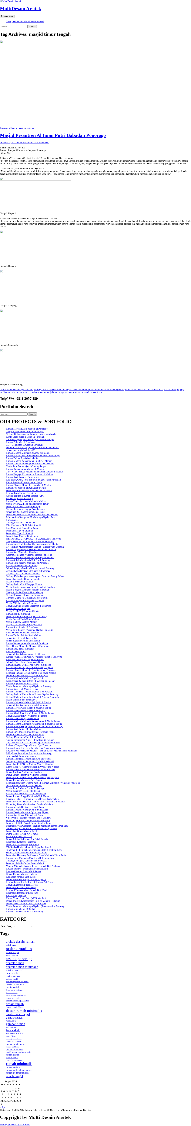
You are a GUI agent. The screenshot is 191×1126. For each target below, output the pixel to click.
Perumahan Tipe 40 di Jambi (19, 533)
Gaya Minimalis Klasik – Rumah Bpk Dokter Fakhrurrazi (33, 742)
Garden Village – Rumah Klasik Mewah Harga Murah (31, 828)
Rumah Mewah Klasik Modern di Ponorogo (27, 428)
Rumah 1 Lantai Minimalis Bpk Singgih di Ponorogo (31, 670)
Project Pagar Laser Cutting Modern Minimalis (28, 820)
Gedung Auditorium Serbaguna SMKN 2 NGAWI (30, 761)
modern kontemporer (75, 392)
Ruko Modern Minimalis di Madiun (23, 632)
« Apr (2, 1107)
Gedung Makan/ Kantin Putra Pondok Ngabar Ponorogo (32, 694)
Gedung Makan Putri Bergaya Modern (24, 584)
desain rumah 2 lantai (15, 1007)
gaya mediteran (75, 389)
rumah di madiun (12, 1058)
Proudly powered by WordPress (15, 1124)
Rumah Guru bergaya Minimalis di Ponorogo (27, 563)
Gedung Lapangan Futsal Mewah (22, 885)
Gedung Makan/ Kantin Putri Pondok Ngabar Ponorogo (32, 697)
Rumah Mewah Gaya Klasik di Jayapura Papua (28, 707)
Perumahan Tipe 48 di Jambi (19, 530)
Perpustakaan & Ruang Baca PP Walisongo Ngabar (30, 681)
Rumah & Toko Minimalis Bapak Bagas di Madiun (30, 557)
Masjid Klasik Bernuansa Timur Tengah (25, 431)
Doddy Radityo (24, 142)
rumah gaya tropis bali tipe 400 (20, 450)
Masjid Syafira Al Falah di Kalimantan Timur (27, 504)
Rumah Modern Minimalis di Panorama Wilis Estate (30, 769)
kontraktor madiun (90, 389)
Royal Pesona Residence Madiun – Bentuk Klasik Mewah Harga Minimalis (41, 750)
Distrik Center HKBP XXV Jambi (22, 834)
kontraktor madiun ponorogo (112, 389)
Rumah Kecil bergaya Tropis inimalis (23, 477)
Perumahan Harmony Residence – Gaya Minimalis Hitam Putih (36, 855)
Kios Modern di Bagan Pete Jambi (22, 528)
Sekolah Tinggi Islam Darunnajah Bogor (25, 662)
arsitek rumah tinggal (14, 970)
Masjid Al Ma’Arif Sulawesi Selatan (23, 611)
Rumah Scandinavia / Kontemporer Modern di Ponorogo (33, 455)
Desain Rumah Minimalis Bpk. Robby (24, 780)
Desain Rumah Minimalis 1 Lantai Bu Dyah (27, 675)
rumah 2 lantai (12, 1054)
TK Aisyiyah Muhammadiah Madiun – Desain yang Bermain (35, 546)
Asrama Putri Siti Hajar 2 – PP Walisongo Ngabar (29, 667)
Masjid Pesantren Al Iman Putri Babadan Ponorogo (53, 135)
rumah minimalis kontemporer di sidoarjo (25, 654)
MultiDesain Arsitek (20, 8)
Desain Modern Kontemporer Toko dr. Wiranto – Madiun (33, 901)
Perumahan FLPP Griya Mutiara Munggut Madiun (30, 764)
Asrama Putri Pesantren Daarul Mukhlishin (26, 793)
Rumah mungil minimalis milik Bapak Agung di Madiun (32, 544)
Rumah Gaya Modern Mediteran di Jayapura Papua (30, 732)
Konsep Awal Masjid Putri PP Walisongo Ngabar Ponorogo (34, 656)
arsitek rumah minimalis (22, 967)
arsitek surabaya (60, 389)
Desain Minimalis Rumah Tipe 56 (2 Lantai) (27, 839)
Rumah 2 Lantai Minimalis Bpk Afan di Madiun (28, 485)
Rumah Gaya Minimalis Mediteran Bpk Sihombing (30, 858)
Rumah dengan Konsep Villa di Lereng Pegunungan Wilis (33, 748)
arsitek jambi (11, 945)
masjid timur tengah (56, 392)
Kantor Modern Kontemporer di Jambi (24, 482)
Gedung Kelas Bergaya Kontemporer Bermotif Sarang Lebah (35, 576)
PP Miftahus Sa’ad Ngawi (18, 608)
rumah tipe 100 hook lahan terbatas (22, 638)
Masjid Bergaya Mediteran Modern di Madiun (27, 589)
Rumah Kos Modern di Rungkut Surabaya (26, 487)
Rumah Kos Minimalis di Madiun (22, 552)
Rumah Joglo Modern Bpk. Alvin (22, 683)
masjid (21, 128)
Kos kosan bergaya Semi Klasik (21, 876)
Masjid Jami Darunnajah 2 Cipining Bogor (26, 466)
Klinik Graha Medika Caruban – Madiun (25, 436)
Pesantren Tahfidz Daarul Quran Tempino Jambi (28, 823)
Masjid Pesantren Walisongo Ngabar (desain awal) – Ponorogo (35, 906)
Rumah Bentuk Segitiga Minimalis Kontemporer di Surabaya (34, 726)
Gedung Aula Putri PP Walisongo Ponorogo (26, 715)
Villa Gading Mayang (16, 895)
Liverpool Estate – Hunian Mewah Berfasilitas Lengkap (32, 799)
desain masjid (12, 987)
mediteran (29, 128)
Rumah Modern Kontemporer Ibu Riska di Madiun (30, 463)
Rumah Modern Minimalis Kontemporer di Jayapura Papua (34, 724)
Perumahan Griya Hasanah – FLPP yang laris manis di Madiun (35, 801)
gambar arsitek (14, 1017)
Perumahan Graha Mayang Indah (21, 831)
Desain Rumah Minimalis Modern (22, 874)
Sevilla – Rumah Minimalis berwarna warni (26, 852)
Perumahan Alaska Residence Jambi (23, 579)
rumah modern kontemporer (19, 1070)
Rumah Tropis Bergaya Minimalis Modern (26, 501)
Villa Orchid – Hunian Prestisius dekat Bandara (28, 817)
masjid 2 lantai (166, 389)
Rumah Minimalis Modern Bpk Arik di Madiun (28, 758)
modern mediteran (93, 392)
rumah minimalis (19, 1063)
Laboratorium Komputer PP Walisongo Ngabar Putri (30, 517)
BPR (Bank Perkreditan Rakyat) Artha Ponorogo (29, 753)
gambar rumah (15, 1024)
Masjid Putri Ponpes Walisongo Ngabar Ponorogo (29, 630)
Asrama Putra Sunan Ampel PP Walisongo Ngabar (30, 740)
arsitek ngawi (20, 389)
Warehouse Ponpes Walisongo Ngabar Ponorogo (29, 555)
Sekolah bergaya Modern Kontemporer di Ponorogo (30, 568)
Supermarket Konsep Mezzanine (21, 756)
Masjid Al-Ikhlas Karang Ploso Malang (24, 592)
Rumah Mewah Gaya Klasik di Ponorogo (25, 710)
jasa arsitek (13, 1030)
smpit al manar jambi (16, 651)
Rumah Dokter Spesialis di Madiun (22, 458)
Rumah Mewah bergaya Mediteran (22, 718)
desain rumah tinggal (18, 1014)
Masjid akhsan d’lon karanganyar (21, 699)
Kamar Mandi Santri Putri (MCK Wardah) (26, 898)
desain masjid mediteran (14, 990)
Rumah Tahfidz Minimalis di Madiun (23, 635)
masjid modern (16, 392)
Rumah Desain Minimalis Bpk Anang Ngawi (27, 812)
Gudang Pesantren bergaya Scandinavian (25, 509)
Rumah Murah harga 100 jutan (20, 909)
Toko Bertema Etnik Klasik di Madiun (24, 785)
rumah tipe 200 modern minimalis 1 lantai (25, 512)
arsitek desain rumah (20, 941)
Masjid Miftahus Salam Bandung (21, 603)
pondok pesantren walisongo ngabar (18, 1052)
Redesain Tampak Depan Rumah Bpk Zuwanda (28, 745)
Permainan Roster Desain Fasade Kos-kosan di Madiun (32, 514)
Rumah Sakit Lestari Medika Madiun (23, 729)
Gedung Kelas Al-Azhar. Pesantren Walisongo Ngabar (31, 434)
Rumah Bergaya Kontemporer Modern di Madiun (29, 474)
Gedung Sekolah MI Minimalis (20, 522)
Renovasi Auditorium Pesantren (21, 493)
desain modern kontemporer (16, 995)
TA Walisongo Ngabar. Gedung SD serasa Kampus (30, 439)
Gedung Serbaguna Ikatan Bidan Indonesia (26, 860)
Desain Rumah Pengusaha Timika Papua (25, 734)
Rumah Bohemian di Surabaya (20, 442)
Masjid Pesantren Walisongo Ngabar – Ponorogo (29, 686)
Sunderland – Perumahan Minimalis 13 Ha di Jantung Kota (34, 850)
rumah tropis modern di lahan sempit (23, 640)
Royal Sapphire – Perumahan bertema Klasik (27, 868)
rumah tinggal (14, 1076)
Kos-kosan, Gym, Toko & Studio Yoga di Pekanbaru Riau (33, 479)
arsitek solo (47, 389)
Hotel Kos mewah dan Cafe (19, 836)
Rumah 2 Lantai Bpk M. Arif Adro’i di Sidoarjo (28, 665)
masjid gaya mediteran (13, 1039)
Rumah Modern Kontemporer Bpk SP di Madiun (29, 461)
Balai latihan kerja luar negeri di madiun (25, 659)
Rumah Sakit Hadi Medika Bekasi (22, 689)
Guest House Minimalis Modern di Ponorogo (27, 646)
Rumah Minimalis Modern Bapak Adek (24, 678)
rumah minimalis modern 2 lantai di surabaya (27, 705)
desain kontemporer (15, 984)
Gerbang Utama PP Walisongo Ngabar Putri (26, 597)
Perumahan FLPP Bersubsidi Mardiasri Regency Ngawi (32, 777)
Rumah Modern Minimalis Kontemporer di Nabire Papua (33, 721)
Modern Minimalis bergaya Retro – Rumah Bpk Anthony (33, 866)
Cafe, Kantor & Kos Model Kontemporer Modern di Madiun (34, 471)
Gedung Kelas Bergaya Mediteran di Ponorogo (28, 571)
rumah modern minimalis (17, 1072)
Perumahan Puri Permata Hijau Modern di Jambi (29, 490)
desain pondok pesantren (17, 1000)
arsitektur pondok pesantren (17, 982)
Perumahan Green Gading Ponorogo (23, 506)
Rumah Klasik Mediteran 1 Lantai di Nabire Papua (30, 713)
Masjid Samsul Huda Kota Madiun (22, 619)
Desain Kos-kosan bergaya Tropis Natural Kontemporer (32, 447)
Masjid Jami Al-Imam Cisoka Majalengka (25, 788)
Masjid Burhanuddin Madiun (19, 581)
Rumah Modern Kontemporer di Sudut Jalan (27, 809)
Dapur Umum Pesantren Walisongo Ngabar (26, 775)
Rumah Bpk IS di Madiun (18, 614)
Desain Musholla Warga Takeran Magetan (26, 879)
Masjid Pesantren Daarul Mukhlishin (23, 791)
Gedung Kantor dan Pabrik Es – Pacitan (25, 737)
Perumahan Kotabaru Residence (21, 842)
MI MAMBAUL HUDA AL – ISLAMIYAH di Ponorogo (33, 538)
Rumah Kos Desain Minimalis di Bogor (24, 815)
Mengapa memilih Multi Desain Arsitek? (25, 21)
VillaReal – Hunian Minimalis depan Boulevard (28, 847)
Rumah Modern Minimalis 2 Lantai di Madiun (28, 453)
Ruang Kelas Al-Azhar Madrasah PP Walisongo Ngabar (32, 766)
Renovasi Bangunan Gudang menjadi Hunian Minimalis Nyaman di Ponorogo (43, 783)
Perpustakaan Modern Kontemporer (23, 536)
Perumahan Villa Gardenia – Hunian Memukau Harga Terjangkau (37, 825)
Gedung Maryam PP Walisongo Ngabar (24, 595)
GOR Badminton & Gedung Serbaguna (24, 445)
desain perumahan (13, 998)
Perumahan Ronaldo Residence (21, 887)
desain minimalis (11, 993)
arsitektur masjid (12, 979)
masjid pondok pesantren (35, 392)
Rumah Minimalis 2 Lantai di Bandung (24, 911)
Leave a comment (40, 142)
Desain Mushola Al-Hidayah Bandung (24, 772)
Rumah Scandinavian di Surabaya (22, 627)
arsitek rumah (15, 963)
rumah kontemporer (14, 1060)
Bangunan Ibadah (8, 128)
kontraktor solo (133, 389)
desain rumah (15, 1004)
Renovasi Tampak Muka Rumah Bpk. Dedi (26, 890)
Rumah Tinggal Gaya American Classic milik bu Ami (31, 549)
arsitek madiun (7, 389)
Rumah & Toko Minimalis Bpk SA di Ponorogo (28, 560)
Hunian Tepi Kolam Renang (19, 498)
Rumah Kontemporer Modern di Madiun (25, 469)
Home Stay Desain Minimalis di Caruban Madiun (29, 804)
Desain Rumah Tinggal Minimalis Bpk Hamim (28, 796)
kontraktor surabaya (150, 389)
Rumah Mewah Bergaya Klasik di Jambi (25, 807)
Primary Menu (7, 16)
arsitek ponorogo (34, 389)
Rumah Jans (11, 520)
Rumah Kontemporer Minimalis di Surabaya (27, 643)
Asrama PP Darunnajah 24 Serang (22, 565)
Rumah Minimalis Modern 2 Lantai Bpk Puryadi (29, 691)
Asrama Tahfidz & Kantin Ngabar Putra (25, 496)
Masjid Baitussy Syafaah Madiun (21, 622)
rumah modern (13, 1067)
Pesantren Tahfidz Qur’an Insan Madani (25, 863)
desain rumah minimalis (24, 1011)
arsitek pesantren (12, 955)
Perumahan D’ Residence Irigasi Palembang (26, 616)
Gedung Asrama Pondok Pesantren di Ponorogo (28, 606)
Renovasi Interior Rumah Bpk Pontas (23, 871)
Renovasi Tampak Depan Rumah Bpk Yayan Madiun (31, 673)
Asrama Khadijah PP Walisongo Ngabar (25, 600)
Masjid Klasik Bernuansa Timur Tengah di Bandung (30, 587)
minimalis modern (13, 1041)
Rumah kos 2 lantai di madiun (20, 648)
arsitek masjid (12, 952)
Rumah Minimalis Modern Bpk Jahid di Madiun (28, 702)
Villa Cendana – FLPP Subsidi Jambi (23, 525)
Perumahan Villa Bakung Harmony (22, 844)
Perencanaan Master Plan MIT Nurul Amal (26, 903)
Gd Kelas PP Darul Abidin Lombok (23, 573)
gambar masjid (11, 1021)
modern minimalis (14, 1049)
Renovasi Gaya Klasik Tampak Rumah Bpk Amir (29, 882)
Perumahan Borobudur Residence (22, 893)
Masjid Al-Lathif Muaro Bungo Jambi (24, 624)
